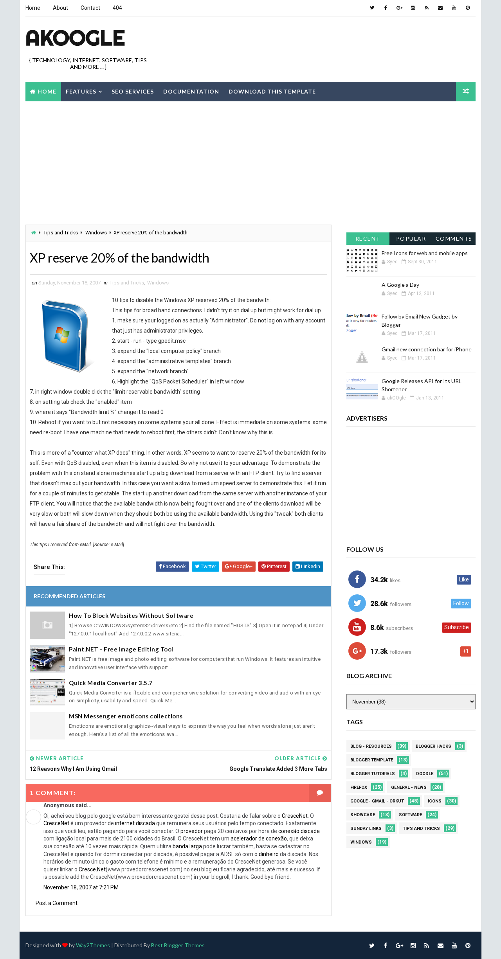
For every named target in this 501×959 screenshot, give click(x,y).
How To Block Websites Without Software (131, 615)
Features (81, 91)
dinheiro (269, 854)
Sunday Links (366, 828)
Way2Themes (93, 945)
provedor (191, 831)
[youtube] (454, 8)
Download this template (272, 91)
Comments (454, 238)
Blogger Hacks (433, 746)
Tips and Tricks (60, 233)
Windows (96, 233)
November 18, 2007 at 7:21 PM (81, 887)
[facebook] (385, 8)
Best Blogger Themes (178, 945)
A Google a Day (400, 284)
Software (410, 814)
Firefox (358, 787)
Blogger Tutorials (372, 773)
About (60, 8)
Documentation (191, 91)
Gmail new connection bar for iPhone (427, 349)
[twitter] (372, 8)
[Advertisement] (332, 42)
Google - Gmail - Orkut (377, 801)
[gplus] (399, 8)
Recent (367, 238)
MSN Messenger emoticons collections (126, 716)
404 (117, 8)
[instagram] (413, 8)
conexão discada (299, 831)
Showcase (362, 814)
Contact (90, 8)
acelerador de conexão (259, 838)
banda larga (187, 846)
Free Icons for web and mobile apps (425, 253)
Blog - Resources (371, 746)
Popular (411, 238)
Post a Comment (56, 903)
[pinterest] (468, 8)
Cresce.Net (92, 869)
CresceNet (295, 816)
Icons (435, 801)
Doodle (424, 773)
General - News (409, 787)
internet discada (135, 823)
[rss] (427, 8)
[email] (440, 8)
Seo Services (133, 91)
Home (32, 8)
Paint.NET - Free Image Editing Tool (121, 649)
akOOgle (75, 37)
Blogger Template (371, 760)
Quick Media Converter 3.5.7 (111, 682)
